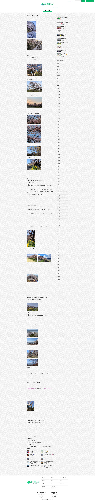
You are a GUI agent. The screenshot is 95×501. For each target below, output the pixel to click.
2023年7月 (58, 139)
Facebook (37, 446)
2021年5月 (58, 177)
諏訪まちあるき (43, 486)
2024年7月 (58, 121)
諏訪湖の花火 (43, 480)
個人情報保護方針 (62, 484)
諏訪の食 (43, 487)
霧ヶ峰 (58, 66)
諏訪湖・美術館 (43, 477)
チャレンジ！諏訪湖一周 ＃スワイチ (37, 422)
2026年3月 (58, 94)
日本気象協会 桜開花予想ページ (31, 205)
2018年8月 (58, 225)
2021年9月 (58, 171)
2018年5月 (58, 229)
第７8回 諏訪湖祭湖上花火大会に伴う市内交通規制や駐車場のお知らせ (64, 35)
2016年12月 (58, 255)
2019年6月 (58, 210)
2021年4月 (58, 178)
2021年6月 (58, 175)
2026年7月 (58, 88)
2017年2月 (58, 252)
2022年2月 (58, 163)
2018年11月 (58, 220)
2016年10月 (58, 258)
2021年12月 (58, 166)
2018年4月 (58, 231)
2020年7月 (58, 190)
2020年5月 (58, 193)
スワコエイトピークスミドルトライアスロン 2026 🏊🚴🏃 (64, 54)
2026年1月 (58, 97)
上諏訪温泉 (58, 69)
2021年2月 (58, 181)
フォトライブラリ (62, 478)
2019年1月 (58, 217)
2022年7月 (58, 157)
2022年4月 (58, 160)
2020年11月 (58, 186)
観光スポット (52, 477)
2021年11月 (58, 168)
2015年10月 (58, 270)
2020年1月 (58, 199)
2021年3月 (58, 180)
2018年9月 (58, 223)
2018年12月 (58, 219)
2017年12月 (58, 237)
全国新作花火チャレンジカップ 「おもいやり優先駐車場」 (64, 23)
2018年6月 (58, 228)
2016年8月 (58, 261)
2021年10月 (58, 169)
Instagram (43, 446)
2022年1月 (58, 165)
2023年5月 (58, 142)
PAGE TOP (92, 485)
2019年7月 (58, 208)
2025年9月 (58, 103)
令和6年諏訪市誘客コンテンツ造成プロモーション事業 (54, 488)
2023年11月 (58, 133)
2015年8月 (58, 273)
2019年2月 (58, 216)
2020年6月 (58, 192)
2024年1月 (58, 130)
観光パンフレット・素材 (54, 484)
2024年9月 (58, 118)
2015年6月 (58, 276)
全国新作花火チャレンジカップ (60, 60)
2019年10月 (58, 204)
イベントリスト (53, 481)
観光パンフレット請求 (62, 483)
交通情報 (58, 63)
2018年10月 (58, 222)
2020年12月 (58, 184)
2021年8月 (58, 172)
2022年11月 (58, 151)
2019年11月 (58, 202)
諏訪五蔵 (58, 72)
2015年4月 (58, 279)
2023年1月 (58, 148)
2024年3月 (58, 127)
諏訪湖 (58, 78)
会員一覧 (61, 480)
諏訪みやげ (52, 480)
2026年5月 (58, 91)
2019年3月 (58, 214)
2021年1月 (58, 183)
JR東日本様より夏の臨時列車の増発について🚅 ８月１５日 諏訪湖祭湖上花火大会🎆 (49, 466)
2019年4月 (58, 213)
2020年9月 (58, 189)
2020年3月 (58, 196)
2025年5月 (58, 109)
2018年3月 (58, 232)
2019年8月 (58, 207)
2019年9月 (58, 205)
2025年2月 (58, 112)
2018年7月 (58, 226)
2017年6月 (58, 246)
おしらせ (52, 483)
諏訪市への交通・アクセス (63, 477)
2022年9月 (58, 154)
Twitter (40, 446)
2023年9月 (58, 136)
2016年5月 (58, 264)
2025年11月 (58, 100)
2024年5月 (58, 124)
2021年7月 (58, 174)
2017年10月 (58, 240)
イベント (58, 81)
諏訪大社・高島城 (44, 481)
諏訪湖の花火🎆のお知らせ (33, 454)
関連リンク (61, 481)
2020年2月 (58, 198)
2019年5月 (58, 211)
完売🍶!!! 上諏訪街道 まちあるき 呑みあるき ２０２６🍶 (64, 18)
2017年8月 (58, 243)
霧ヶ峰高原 (58, 75)
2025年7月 (58, 106)
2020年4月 (58, 195)
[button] (83, 1)
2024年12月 (58, 115)
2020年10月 (58, 187)
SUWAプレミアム (53, 486)
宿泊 (51, 478)
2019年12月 (58, 201)
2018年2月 (58, 234)
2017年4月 (58, 249)
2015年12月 (58, 267)
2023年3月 (58, 145)
